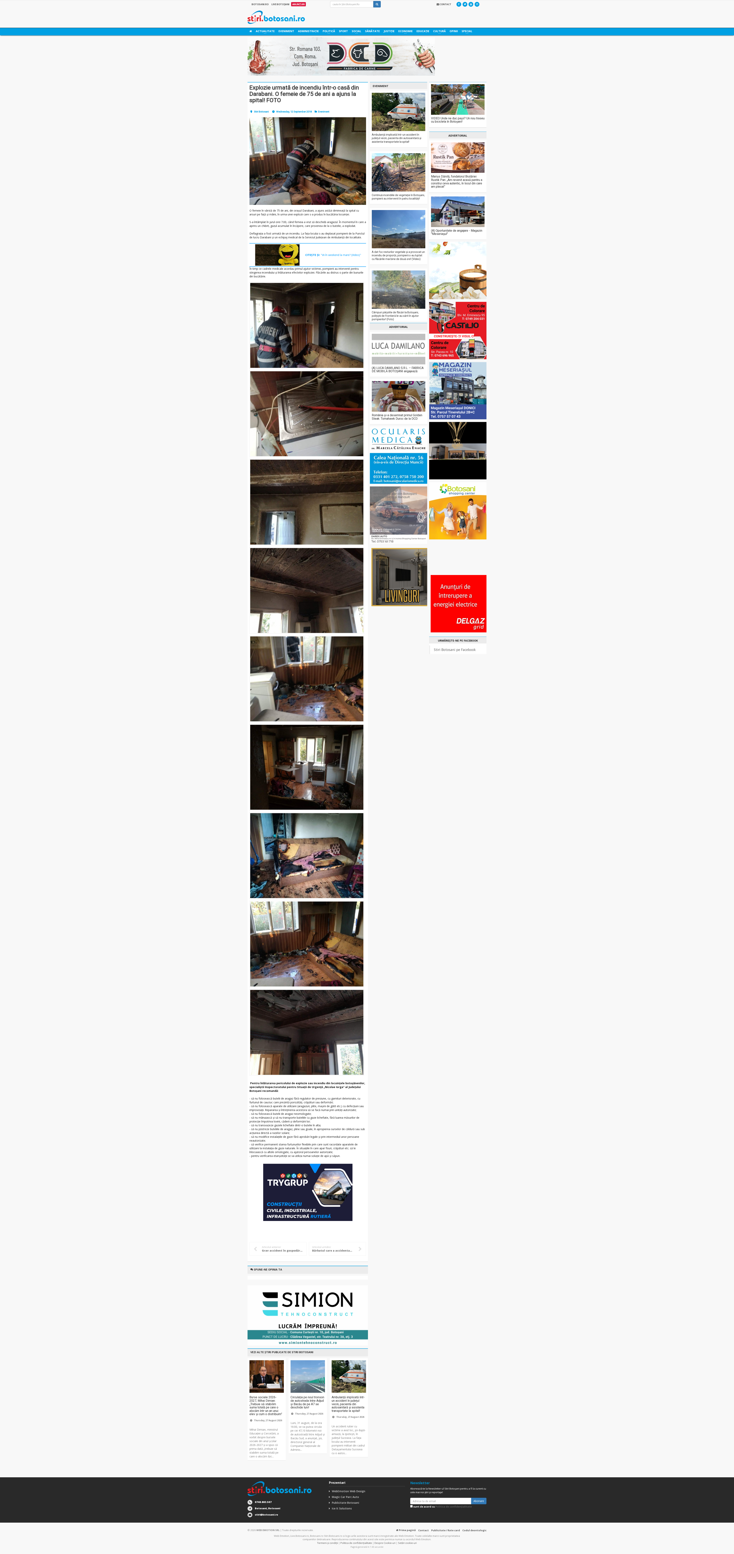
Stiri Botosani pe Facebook (455, 649)
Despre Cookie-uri (384, 1543)
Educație (423, 31)
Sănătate (372, 31)
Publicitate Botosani (345, 1502)
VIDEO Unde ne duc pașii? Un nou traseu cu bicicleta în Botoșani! (458, 120)
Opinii (454, 31)
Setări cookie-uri (407, 1543)
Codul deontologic (474, 1530)
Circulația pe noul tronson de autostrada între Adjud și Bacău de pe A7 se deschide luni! (307, 1402)
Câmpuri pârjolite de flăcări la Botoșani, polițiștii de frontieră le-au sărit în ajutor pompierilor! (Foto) (395, 316)
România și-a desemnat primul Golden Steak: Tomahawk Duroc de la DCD (397, 416)
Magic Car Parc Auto (345, 1497)
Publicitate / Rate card (445, 1530)
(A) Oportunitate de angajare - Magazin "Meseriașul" (456, 232)
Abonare (478, 1501)
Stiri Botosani (261, 111)
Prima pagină (407, 1530)
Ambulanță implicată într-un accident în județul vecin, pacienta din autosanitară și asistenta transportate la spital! (348, 1403)
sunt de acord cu (442, 1506)
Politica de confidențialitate (453, 1506)
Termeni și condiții (327, 1543)
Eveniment (286, 31)
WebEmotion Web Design (348, 1491)
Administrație (308, 31)
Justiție (389, 31)
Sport (343, 31)
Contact (423, 1530)
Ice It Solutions (342, 1508)
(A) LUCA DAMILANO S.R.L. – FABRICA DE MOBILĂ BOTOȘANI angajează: (398, 369)
